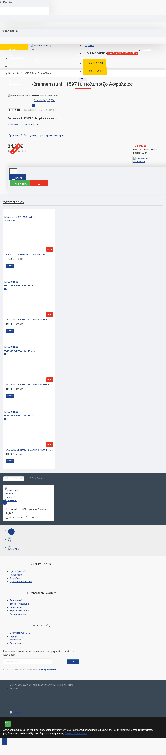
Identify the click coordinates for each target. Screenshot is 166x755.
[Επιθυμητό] (7, 270)
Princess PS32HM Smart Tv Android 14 (25, 254)
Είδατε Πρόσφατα (13, 478)
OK (6, 723)
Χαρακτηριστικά (33, 110)
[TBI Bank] (15, 713)
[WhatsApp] (11, 548)
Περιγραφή (14, 110)
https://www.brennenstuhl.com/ (24, 124)
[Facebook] (11, 531)
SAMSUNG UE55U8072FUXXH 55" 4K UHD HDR (29, 449)
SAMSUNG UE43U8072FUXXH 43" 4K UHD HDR (29, 319)
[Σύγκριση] (12, 270)
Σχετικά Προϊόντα (13, 202)
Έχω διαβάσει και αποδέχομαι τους (31, 670)
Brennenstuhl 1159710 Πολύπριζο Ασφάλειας (29, 73)
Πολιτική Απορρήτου (76, 733)
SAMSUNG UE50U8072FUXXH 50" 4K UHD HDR (29, 384)
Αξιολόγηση (52, 110)
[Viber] (11, 540)
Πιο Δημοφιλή (35, 478)
